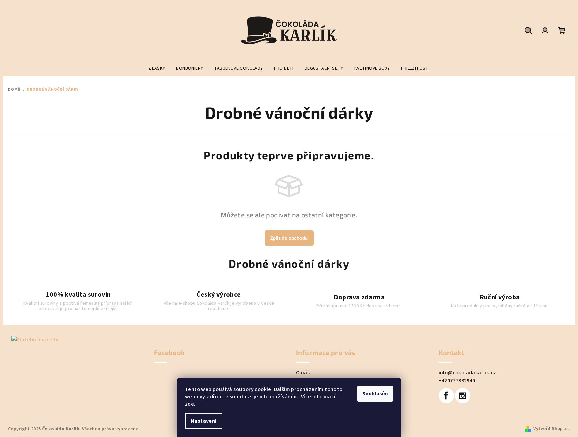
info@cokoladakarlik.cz (467, 372)
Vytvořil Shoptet (551, 428)
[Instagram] (462, 395)
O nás (303, 372)
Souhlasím (375, 393)
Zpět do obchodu (289, 238)
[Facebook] (446, 395)
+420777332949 (457, 380)
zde (189, 404)
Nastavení (204, 421)
